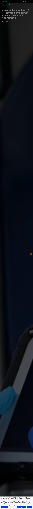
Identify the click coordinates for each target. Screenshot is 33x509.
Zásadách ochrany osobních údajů (14, 504)
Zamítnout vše (29, 507)
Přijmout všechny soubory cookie (21, 507)
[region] (16, 503)
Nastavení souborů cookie (4, 507)
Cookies (8, 504)
